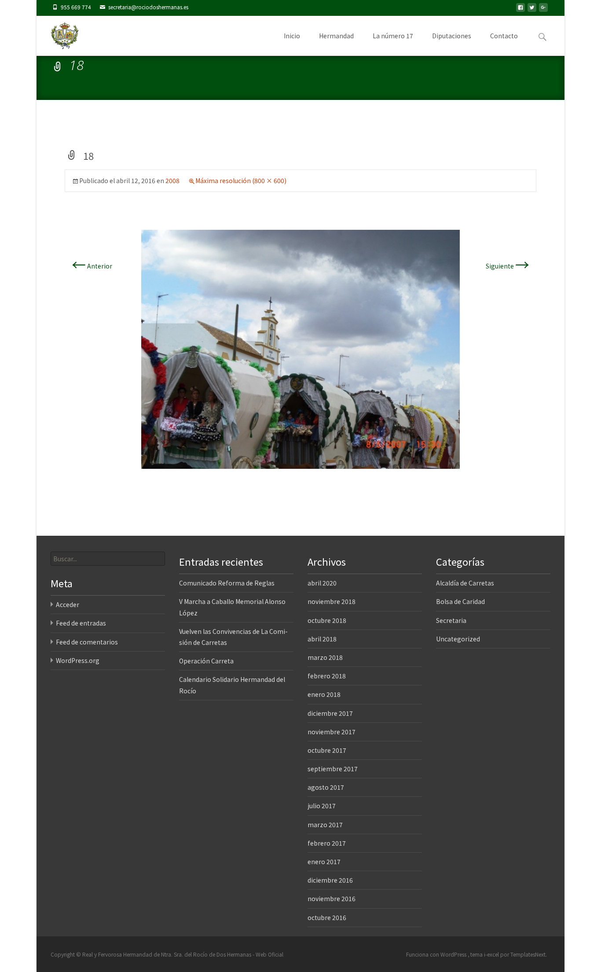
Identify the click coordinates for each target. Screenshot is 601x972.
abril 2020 (322, 582)
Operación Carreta (206, 660)
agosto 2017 (326, 787)
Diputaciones (451, 35)
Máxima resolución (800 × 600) (240, 180)
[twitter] (532, 10)
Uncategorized (458, 638)
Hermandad (336, 35)
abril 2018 (322, 638)
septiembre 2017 (333, 768)
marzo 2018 (325, 657)
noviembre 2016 (331, 898)
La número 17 (393, 35)
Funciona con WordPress (437, 954)
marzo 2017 (325, 824)
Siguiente (507, 265)
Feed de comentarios (87, 641)
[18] (300, 348)
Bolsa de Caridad (460, 601)
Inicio (292, 35)
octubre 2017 (327, 750)
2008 (172, 180)
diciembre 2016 (330, 880)
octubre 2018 (327, 620)
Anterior (92, 265)
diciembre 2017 (330, 713)
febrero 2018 (327, 675)
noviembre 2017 (331, 731)
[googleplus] (543, 10)
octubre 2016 (327, 917)
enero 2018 (324, 694)
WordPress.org (77, 660)
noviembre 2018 (331, 601)
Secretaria (451, 620)
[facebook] (520, 10)
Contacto (504, 35)
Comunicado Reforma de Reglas (227, 582)
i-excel (492, 954)
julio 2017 (322, 805)
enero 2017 (324, 861)
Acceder (67, 604)
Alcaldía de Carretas (465, 582)
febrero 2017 (327, 843)
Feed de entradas (81, 623)
